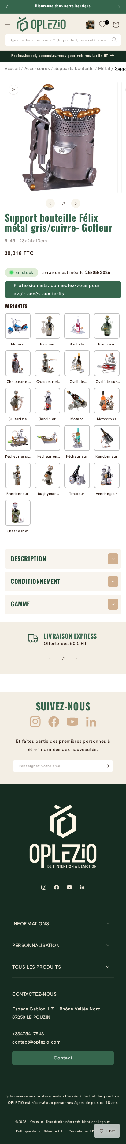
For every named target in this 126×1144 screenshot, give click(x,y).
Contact (63, 1058)
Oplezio (36, 1121)
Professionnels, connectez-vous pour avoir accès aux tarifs (57, 289)
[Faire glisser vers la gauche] (50, 203)
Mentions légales (96, 1121)
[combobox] (63, 40)
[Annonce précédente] (6, 6)
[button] (7, 24)
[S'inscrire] (106, 766)
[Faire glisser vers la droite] (75, 203)
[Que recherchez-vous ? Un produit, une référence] (114, 40)
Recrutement (80, 1131)
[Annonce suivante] (119, 6)
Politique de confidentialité (39, 1131)
